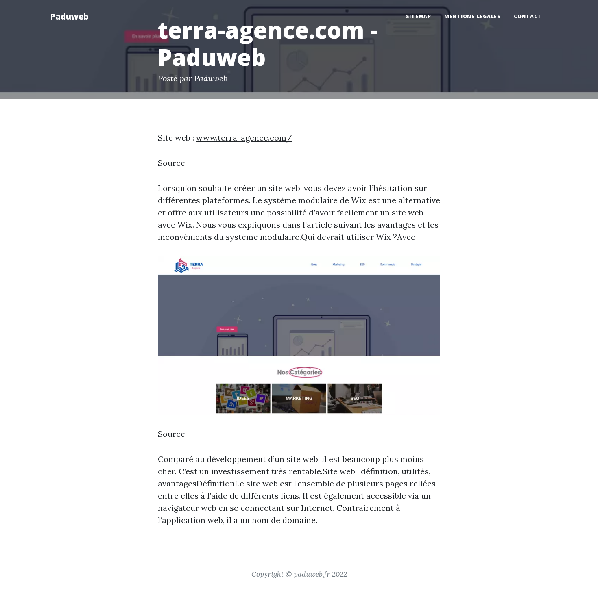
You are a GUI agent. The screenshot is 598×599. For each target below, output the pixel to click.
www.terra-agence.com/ (244, 137)
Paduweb (69, 16)
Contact (527, 16)
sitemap (418, 16)
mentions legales (472, 16)
